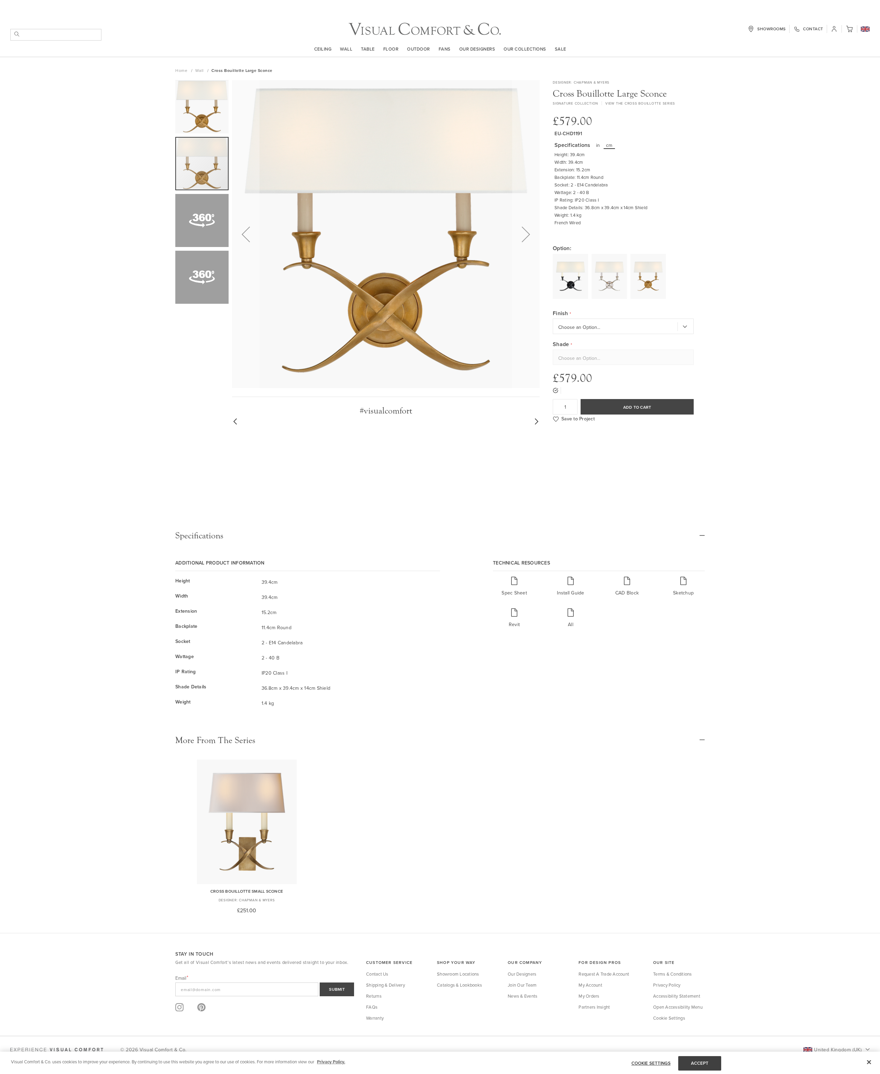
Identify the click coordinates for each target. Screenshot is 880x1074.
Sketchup (683, 651)
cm (609, 145)
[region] (440, 1063)
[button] (865, 29)
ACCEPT (700, 1063)
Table (368, 49)
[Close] (869, 1062)
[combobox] (55, 35)
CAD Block (627, 651)
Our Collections (525, 49)
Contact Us (377, 1032)
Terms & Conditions (672, 1032)
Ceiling (323, 49)
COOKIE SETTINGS (651, 1063)
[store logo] (424, 29)
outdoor (418, 49)
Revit (514, 682)
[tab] (440, 594)
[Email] (264, 1048)
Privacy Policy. (331, 1062)
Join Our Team (522, 1043)
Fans (445, 49)
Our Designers (477, 49)
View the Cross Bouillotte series (640, 103)
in (598, 145)
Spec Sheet (514, 651)
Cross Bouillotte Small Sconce (246, 950)
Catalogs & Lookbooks (459, 1043)
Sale (560, 49)
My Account (590, 1043)
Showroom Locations (458, 1032)
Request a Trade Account (604, 1032)
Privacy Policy (667, 1043)
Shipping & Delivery (385, 1043)
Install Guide (570, 651)
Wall (346, 49)
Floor (391, 49)
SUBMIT (337, 1048)
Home (182, 70)
